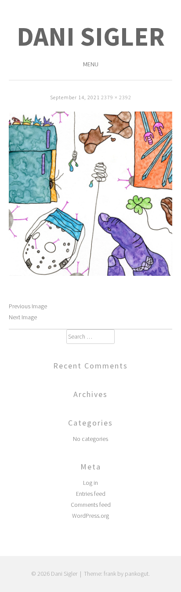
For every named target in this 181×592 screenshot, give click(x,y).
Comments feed (91, 505)
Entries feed (90, 494)
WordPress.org (90, 516)
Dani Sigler (91, 36)
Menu (90, 64)
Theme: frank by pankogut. (117, 574)
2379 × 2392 (116, 97)
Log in (90, 483)
